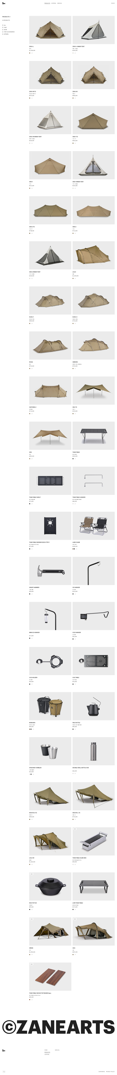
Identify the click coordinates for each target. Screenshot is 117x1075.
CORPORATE (102, 1071)
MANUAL (59, 3)
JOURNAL (53, 3)
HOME (46, 1050)
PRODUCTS (47, 3)
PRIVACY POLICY (110, 1071)
